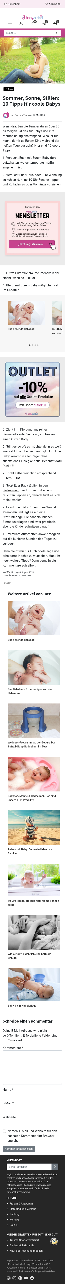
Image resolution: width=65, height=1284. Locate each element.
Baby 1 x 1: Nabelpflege (22, 1005)
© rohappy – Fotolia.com (54, 82)
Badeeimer (11, 490)
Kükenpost (13, 3)
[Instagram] (15, 1277)
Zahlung (15, 1214)
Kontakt (14, 1219)
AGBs (37, 1260)
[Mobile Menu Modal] (10, 23)
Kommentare (13, 1048)
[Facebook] (32, 1277)
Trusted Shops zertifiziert (24, 1240)
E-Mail (8, 1103)
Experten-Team (21, 115)
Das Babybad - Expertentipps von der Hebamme (30, 691)
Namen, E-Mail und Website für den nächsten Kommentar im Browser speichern (32, 1136)
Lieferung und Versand (23, 1209)
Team (51, 1260)
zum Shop (54, 3)
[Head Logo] (32, 17)
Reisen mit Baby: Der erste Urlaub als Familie (30, 851)
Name (8, 1090)
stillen (8, 583)
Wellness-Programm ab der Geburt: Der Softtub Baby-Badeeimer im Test (31, 744)
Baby (10, 89)
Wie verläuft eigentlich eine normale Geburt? (29, 956)
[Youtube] (27, 1277)
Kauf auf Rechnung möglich (26, 1250)
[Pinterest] (21, 1277)
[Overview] (21, 23)
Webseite (9, 1117)
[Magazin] (9, 1277)
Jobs (44, 1260)
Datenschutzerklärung (18, 1192)
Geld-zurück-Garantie (22, 1245)
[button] (29, 345)
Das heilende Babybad (21, 329)
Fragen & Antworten (21, 1203)
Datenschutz (26, 1260)
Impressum (12, 1260)
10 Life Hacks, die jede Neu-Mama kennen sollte (33, 902)
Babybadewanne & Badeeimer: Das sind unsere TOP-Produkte (32, 798)
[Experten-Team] (6, 115)
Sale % (14, 1225)
